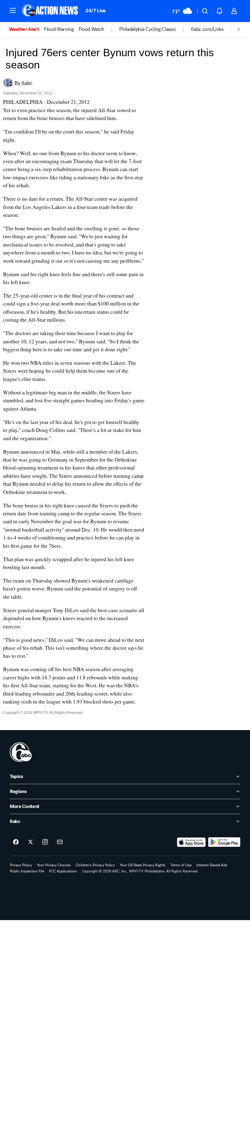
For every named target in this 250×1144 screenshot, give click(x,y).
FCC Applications (63, 871)
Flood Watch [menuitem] (91, 29)
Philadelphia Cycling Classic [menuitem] (147, 29)
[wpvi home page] (21, 752)
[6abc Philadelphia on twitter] (30, 842)
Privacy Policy (21, 865)
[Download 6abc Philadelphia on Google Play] (224, 842)
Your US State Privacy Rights (143, 865)
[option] (26, 29)
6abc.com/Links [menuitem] (207, 29)
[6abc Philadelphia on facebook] (16, 842)
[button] (12, 10)
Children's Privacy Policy (95, 865)
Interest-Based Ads (211, 865)
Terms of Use (180, 865)
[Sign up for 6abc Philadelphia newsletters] (60, 842)
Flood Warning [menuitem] (59, 29)
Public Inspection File (27, 871)
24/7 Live (95, 10)
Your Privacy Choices (54, 865)
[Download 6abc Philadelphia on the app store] (191, 842)
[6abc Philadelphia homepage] (50, 11)
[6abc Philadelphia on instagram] (45, 842)
